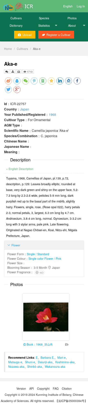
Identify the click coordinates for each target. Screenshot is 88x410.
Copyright (43, 388)
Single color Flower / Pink (44, 258)
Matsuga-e (15, 362)
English (68, 6)
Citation (67, 388)
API (31, 388)
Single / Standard (38, 254)
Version (21, 388)
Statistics (44, 25)
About (72, 25)
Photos (72, 18)
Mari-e (61, 357)
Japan (24, 109)
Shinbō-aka (34, 366)
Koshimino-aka (64, 362)
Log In (81, 6)
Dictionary (16, 25)
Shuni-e (30, 362)
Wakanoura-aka (55, 366)
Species (44, 18)
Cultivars (16, 18)
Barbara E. (47, 357)
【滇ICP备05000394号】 (71, 401)
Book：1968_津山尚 (39, 344)
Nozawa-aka (16, 366)
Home (8, 49)
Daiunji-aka (45, 362)
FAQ (56, 388)
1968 (52, 114)
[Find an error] (6, 71)
